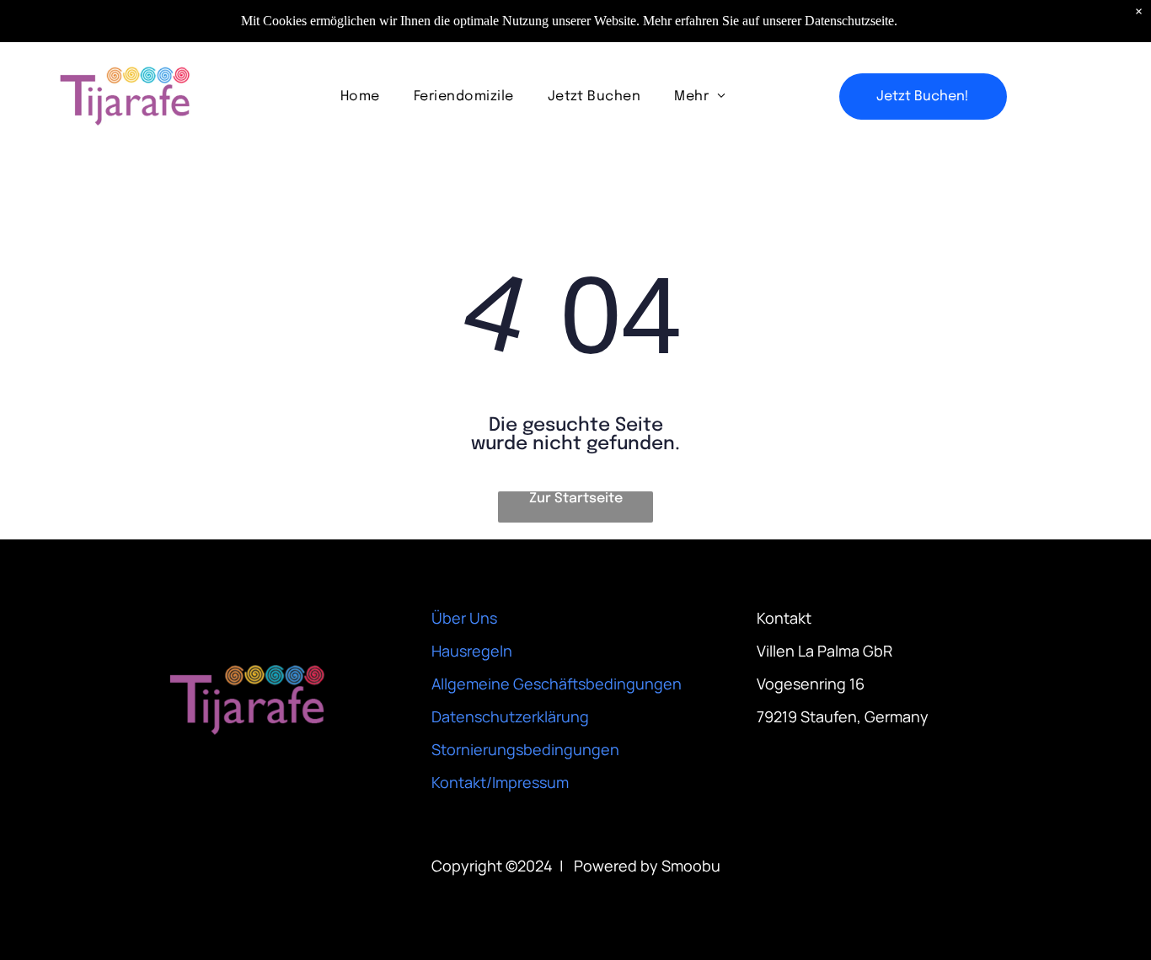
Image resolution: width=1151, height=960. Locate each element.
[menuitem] (360, 96)
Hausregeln (471, 651)
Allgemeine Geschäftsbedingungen (556, 683)
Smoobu (690, 865)
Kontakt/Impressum (500, 782)
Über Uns (464, 618)
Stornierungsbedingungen (525, 749)
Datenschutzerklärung (510, 716)
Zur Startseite (576, 498)
